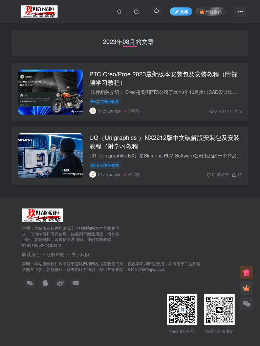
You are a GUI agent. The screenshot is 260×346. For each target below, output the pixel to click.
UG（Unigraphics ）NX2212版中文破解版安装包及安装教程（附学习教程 (164, 141)
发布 (184, 11)
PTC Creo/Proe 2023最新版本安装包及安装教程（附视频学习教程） (163, 77)
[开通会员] (246, 288)
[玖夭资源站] (42, 214)
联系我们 (31, 254)
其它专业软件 (107, 101)
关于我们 (80, 254)
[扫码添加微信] (246, 303)
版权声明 (55, 254)
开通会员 (213, 11)
